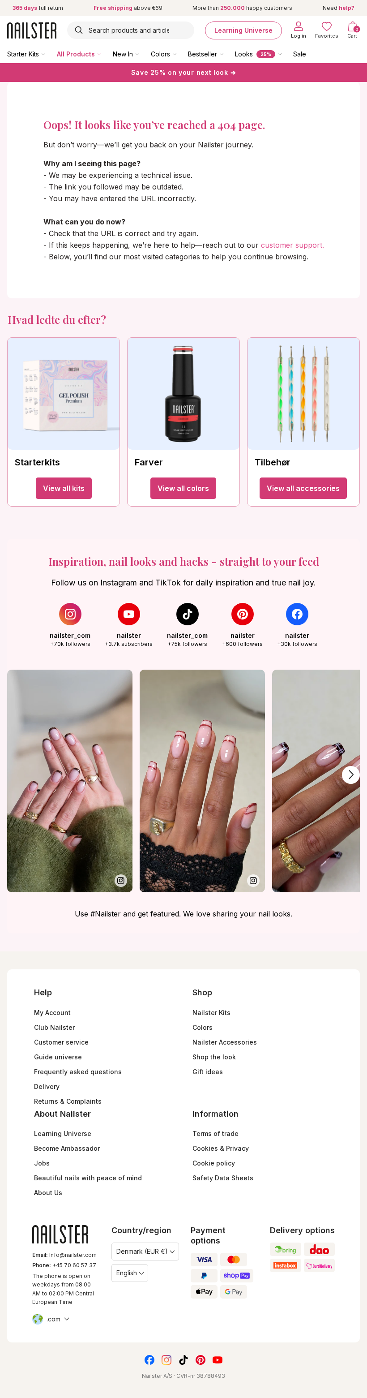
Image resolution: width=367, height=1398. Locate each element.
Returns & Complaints (68, 1101)
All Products (76, 54)
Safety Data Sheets (222, 1178)
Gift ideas (207, 1071)
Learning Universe (243, 30)
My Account (52, 1012)
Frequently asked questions (78, 1071)
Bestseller (202, 54)
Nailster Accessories (224, 1042)
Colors (160, 54)
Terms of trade (215, 1133)
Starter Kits (23, 54)
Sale (299, 54)
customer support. (292, 245)
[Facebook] (149, 1360)
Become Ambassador (67, 1148)
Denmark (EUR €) (142, 1251)
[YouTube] (217, 1360)
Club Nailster (54, 1027)
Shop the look (214, 1057)
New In (123, 54)
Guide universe (58, 1057)
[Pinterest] (200, 1360)
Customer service (61, 1042)
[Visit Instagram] (69, 781)
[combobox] (130, 30)
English (126, 1273)
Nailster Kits (211, 1012)
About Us (48, 1192)
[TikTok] (183, 1360)
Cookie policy (213, 1163)
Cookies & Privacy (220, 1148)
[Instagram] (166, 1360)
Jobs (42, 1163)
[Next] (351, 775)
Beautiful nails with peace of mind (88, 1178)
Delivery (47, 1086)
